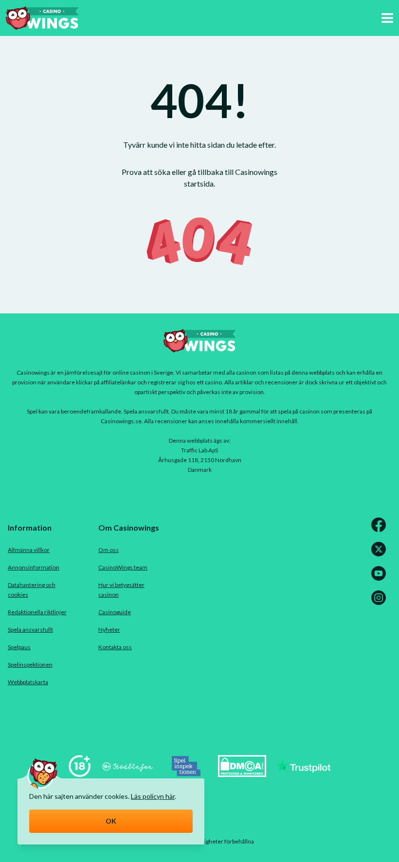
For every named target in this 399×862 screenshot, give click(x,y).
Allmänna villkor (29, 549)
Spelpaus (19, 647)
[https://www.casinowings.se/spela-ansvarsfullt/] (80, 773)
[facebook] (380, 530)
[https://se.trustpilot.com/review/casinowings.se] (303, 773)
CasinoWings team (122, 567)
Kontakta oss (115, 647)
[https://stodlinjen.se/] (127, 773)
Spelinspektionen (30, 664)
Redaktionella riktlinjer (37, 612)
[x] (380, 554)
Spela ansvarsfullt (30, 629)
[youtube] (380, 579)
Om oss (108, 549)
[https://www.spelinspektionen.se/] (186, 773)
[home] (42, 18)
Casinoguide (114, 612)
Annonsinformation (33, 567)
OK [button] (111, 821)
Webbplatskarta (28, 682)
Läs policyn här (153, 796)
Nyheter (109, 629)
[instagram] (380, 603)
